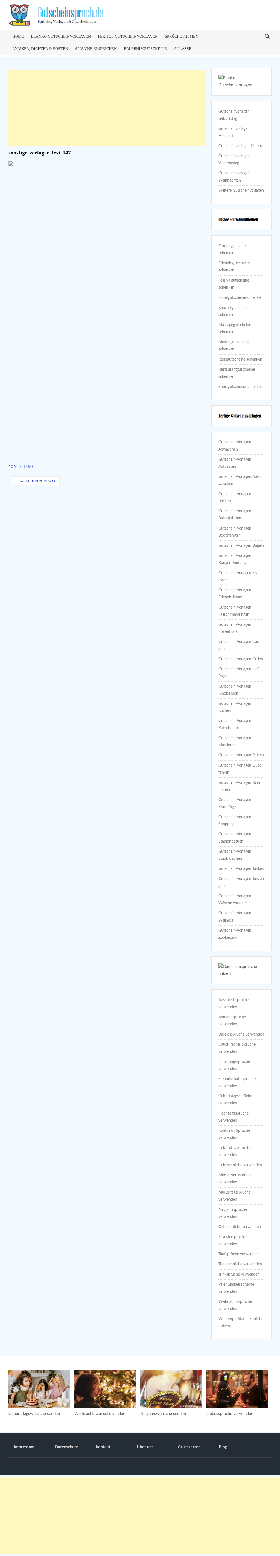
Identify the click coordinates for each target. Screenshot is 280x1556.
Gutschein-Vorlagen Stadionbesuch (234, 837)
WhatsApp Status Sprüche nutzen (240, 1322)
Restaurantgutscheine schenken (236, 373)
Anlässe (182, 49)
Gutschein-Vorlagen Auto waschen (239, 480)
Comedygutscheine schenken (234, 249)
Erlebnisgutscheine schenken (234, 266)
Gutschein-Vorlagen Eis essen (237, 576)
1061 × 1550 (20, 467)
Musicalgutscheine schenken (233, 345)
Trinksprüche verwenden (238, 1274)
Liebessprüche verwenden (240, 1165)
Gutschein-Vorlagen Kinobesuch (234, 690)
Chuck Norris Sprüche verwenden (237, 1048)
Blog (223, 1447)
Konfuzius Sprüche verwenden (234, 1134)
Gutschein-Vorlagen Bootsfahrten (234, 532)
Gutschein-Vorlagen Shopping (234, 820)
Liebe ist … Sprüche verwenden (234, 1151)
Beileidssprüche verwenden (241, 1034)
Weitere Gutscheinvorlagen (241, 190)
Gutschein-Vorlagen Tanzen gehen (241, 882)
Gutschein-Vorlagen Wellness (234, 916)
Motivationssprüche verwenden (235, 1178)
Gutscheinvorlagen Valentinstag (234, 159)
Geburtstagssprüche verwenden (235, 1099)
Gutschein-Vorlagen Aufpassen (234, 463)
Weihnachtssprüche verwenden (235, 1305)
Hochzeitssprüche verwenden (233, 1117)
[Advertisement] (107, 108)
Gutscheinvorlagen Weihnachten (234, 176)
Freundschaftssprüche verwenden (237, 1082)
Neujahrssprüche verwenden (232, 1213)
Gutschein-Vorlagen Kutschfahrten (234, 724)
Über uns (145, 1447)
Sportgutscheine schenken (240, 387)
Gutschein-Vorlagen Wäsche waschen (234, 899)
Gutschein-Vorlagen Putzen (241, 755)
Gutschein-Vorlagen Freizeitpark (234, 628)
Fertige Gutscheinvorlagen (128, 36)
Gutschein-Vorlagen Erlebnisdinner (234, 593)
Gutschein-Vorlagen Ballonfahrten (234, 514)
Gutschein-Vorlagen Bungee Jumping (234, 559)
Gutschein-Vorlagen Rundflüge (234, 803)
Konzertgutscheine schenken (233, 311)
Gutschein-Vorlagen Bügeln (241, 546)
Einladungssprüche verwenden (234, 1065)
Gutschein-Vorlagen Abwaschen (234, 445)
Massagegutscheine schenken (234, 328)
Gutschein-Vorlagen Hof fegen (238, 672)
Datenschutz (66, 1447)
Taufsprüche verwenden (238, 1254)
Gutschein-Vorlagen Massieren (234, 741)
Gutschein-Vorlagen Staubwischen (234, 855)
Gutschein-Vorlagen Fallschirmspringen (234, 611)
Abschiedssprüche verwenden (233, 1003)
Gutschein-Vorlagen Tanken (241, 869)
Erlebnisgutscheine (145, 49)
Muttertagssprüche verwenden (234, 1196)
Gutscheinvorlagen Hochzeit (234, 132)
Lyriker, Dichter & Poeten (40, 49)
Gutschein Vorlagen (38, 480)
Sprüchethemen (181, 36)
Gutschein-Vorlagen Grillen (240, 659)
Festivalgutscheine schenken (233, 284)
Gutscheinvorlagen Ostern (240, 146)
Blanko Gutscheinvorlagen (61, 36)
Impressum (24, 1447)
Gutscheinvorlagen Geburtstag (234, 115)
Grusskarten (189, 1447)
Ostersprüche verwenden (239, 1227)
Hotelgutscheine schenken (240, 298)
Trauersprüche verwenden (240, 1264)
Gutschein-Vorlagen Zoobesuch (234, 934)
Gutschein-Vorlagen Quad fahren (240, 769)
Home (18, 36)
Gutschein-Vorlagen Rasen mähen (240, 786)
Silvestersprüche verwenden (232, 1240)
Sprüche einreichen (96, 49)
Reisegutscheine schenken (240, 359)
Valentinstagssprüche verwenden (236, 1288)
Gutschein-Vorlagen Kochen (234, 707)
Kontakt (103, 1447)
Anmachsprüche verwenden (232, 1020)
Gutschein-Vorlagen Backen (234, 497)
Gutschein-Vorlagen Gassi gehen (239, 645)
